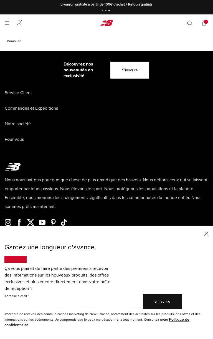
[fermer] (206, 233)
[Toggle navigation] (6, 23)
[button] (19, 23)
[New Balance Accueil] (106, 23)
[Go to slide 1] (103, 10)
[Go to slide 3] (109, 10)
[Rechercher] (189, 23)
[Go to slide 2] (106, 10)
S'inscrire (130, 70)
